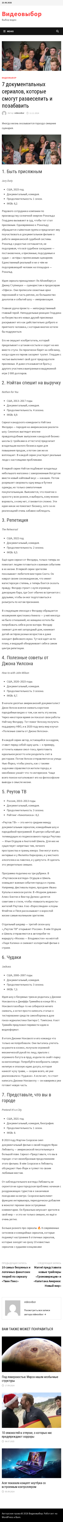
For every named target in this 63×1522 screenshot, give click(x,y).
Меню (10, 31)
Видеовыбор (22, 13)
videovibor (19, 113)
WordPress (7, 1517)
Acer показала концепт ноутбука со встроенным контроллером (24, 1485)
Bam (17, 1517)
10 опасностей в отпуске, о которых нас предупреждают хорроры (27, 1434)
